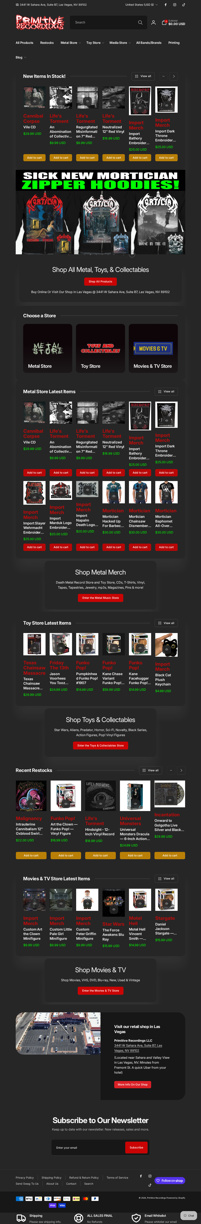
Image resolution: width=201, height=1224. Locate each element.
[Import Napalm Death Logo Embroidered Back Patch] (87, 490)
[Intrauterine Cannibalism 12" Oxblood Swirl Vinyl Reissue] (31, 804)
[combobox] (108, 22)
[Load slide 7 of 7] (114, 254)
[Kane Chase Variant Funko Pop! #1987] (114, 648)
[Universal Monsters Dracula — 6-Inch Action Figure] (135, 804)
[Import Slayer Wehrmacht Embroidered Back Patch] (34, 497)
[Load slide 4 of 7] (96, 254)
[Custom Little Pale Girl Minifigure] (61, 903)
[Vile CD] (34, 101)
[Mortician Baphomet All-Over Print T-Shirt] (166, 496)
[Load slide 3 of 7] (90, 254)
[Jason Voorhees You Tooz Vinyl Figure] (61, 648)
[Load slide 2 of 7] (85, 254)
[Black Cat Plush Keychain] (166, 649)
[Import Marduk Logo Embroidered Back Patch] (61, 492)
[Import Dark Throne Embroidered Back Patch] (166, 105)
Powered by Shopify (175, 1198)
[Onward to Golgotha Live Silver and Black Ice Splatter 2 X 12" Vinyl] (170, 800)
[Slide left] (163, 76)
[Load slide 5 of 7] (102, 254)
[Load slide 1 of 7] (79, 254)
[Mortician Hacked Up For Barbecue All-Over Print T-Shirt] (114, 496)
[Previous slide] (69, 254)
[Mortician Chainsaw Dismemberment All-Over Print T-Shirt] (140, 496)
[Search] (140, 22)
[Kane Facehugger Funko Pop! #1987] (140, 648)
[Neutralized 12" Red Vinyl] (114, 101)
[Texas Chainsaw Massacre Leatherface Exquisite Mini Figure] (34, 648)
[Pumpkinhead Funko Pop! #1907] (87, 648)
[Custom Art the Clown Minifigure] (34, 903)
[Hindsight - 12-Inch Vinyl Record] (100, 804)
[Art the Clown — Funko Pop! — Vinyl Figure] (66, 804)
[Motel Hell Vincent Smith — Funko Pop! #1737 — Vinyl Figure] (140, 903)
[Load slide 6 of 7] (108, 254)
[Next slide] (123, 254)
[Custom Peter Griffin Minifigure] (87, 903)
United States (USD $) (139, 4)
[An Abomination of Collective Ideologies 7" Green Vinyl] (61, 101)
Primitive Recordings (156, 1198)
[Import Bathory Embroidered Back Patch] (140, 108)
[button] (173, 22)
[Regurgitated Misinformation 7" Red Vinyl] (87, 101)
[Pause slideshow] (132, 254)
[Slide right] (174, 76)
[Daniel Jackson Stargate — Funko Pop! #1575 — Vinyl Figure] (166, 903)
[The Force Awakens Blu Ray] (114, 909)
